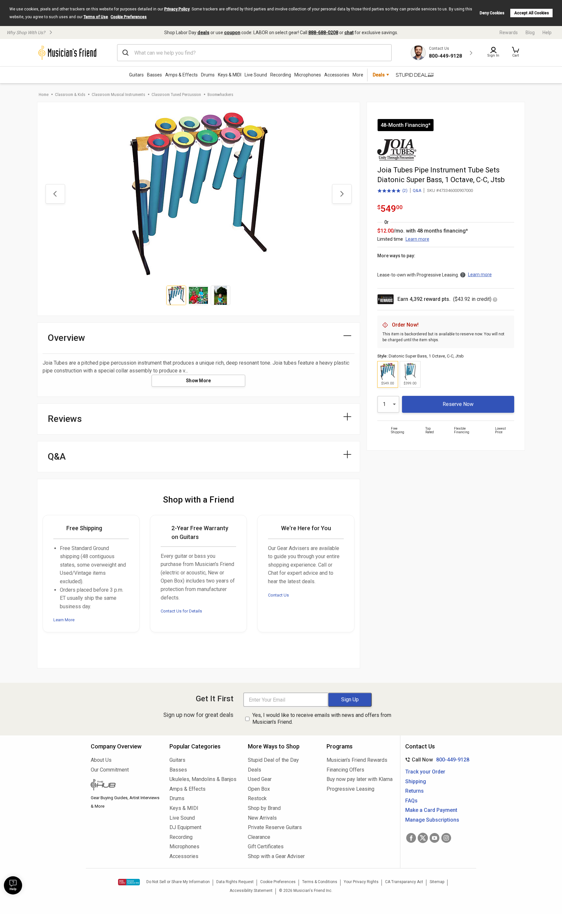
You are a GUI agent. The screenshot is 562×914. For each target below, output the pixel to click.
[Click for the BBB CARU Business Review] (129, 882)
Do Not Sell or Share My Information (178, 882)
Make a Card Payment (431, 810)
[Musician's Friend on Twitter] (423, 838)
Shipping (415, 781)
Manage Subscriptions (432, 820)
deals (203, 32)
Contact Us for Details (181, 611)
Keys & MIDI (229, 74)
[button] (515, 52)
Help (547, 32)
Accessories (336, 74)
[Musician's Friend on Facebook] (411, 838)
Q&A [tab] (57, 456)
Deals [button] (379, 74)
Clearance (259, 837)
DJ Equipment (185, 827)
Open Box (259, 789)
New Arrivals (262, 818)
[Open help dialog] (13, 885)
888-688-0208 (323, 32)
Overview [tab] (66, 337)
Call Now (436, 760)
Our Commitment (110, 770)
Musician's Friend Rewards (357, 760)
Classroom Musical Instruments (118, 94)
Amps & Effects (181, 74)
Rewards (509, 32)
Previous (55, 194)
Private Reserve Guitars (275, 827)
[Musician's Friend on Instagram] (446, 838)
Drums (208, 74)
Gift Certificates (266, 846)
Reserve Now (458, 404)
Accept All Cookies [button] (531, 13)
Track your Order (425, 772)
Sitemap (437, 882)
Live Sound (256, 74)
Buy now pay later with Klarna (360, 779)
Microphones (307, 74)
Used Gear (260, 779)
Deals (254, 770)
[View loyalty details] (495, 300)
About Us (101, 760)
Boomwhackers (220, 94)
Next (342, 194)
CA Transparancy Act (404, 882)
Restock (257, 798)
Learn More (63, 619)
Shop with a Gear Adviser (276, 856)
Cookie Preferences (129, 17)
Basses (154, 74)
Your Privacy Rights (361, 882)
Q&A (417, 190)
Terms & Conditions (319, 882)
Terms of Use (96, 17)
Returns (414, 791)
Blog (530, 32)
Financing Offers (345, 770)
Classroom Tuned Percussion (176, 94)
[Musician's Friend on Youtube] (434, 838)
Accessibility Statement (251, 890)
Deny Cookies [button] (492, 13)
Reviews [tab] (65, 418)
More (358, 74)
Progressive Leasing (350, 789)
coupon (232, 32)
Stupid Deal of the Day (273, 760)
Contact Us (278, 595)
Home (43, 94)
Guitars (136, 74)
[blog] (125, 785)
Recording (280, 74)
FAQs (411, 801)
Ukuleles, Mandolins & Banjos (202, 779)
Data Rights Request (235, 882)
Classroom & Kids (70, 94)
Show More (198, 380)
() (392, 191)
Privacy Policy (177, 9)
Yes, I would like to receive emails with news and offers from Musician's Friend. (321, 718)
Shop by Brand (264, 808)
